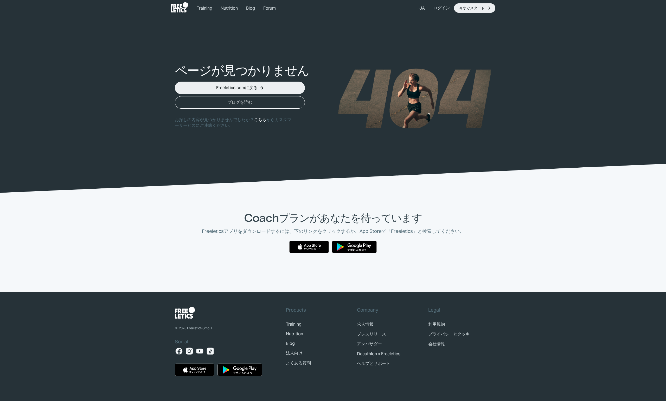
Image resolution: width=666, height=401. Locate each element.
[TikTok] (210, 351)
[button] (422, 8)
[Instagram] (189, 351)
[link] (179, 7)
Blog (250, 8)
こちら (260, 119)
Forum (269, 8)
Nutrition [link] (229, 8)
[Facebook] (179, 351)
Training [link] (204, 8)
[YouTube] (200, 351)
